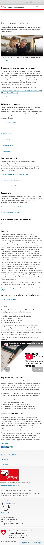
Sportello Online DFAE (8, 455)
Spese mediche (6, 133)
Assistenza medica (8, 128)
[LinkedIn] (6, 446)
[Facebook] (2, 446)
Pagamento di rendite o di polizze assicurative (16, 174)
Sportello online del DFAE (10, 485)
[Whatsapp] (10, 446)
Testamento (6, 151)
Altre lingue (6, 97)
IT (31, 2)
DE (27, 2)
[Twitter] (4, 446)
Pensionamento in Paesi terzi (11, 212)
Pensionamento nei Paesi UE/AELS (12, 207)
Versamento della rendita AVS (11, 180)
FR (34, 2)
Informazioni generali (9, 122)
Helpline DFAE (6, 513)
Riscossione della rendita (9, 186)
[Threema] (8, 446)
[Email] (12, 446)
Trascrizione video (7, 61)
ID (42, 2)
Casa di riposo (6, 139)
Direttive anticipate (8, 145)
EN (38, 2)
